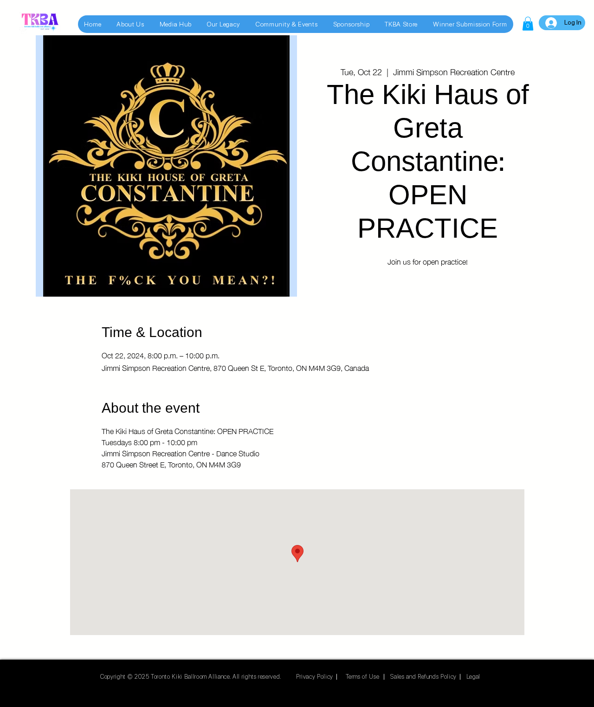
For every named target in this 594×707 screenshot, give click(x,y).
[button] (528, 24)
